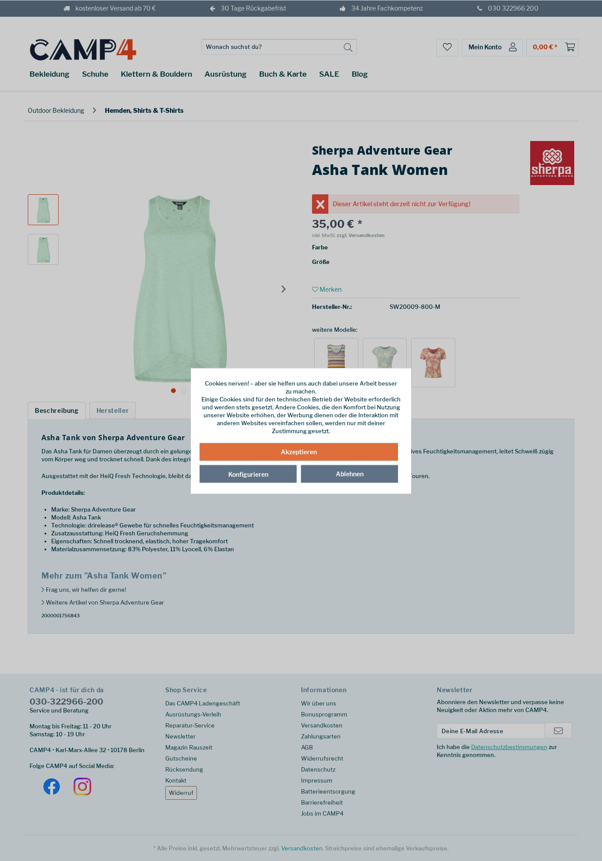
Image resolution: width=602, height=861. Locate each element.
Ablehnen (350, 473)
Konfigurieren (248, 474)
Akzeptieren (299, 451)
